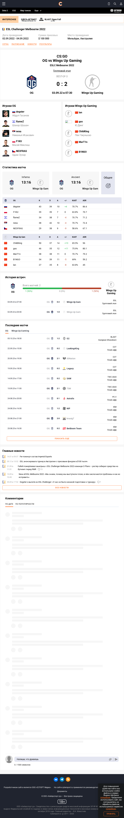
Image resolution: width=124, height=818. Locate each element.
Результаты (45, 44)
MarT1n (17, 254)
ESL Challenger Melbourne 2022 (25, 29)
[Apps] (109, 4)
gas (15, 248)
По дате (9, 504)
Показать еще (62, 439)
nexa (15, 223)
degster (16, 206)
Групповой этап (62, 71)
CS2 (14, 10)
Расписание (18, 44)
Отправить (116, 759)
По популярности (24, 504)
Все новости (62, 488)
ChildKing (17, 243)
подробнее (105, 797)
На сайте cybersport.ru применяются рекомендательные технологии (83, 787)
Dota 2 (5, 10)
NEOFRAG (18, 228)
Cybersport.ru (55, 814)
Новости (32, 44)
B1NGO (16, 259)
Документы (62, 791)
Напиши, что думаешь (28, 759)
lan (14, 265)
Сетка (5, 44)
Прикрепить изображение (110, 759)
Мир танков (25, 10)
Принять (111, 814)
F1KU (15, 212)
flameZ (16, 217)
